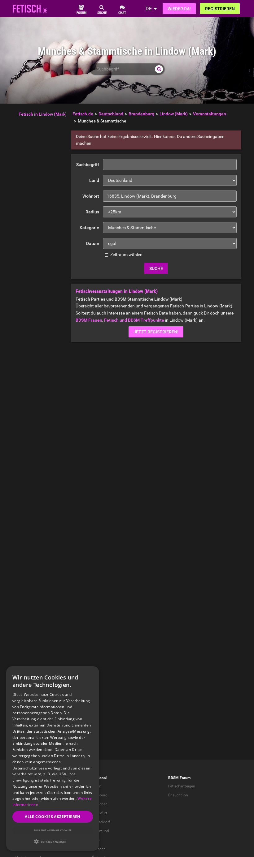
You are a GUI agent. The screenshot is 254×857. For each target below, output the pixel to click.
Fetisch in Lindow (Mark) (43, 114)
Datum (92, 243)
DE (149, 8)
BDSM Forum (179, 778)
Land (94, 180)
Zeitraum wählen (125, 254)
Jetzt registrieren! (156, 331)
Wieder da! (179, 8)
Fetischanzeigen (181, 786)
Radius (92, 211)
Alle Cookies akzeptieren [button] (53, 816)
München (99, 804)
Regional (99, 778)
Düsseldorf (101, 822)
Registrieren (220, 8)
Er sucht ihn (178, 795)
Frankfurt (99, 813)
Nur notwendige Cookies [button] (52, 830)
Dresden (99, 849)
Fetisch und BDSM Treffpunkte (134, 320)
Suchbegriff (87, 164)
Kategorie (89, 227)
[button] (52, 841)
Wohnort (90, 196)
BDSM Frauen (89, 320)
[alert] (52, 758)
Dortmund (100, 831)
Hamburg (99, 795)
